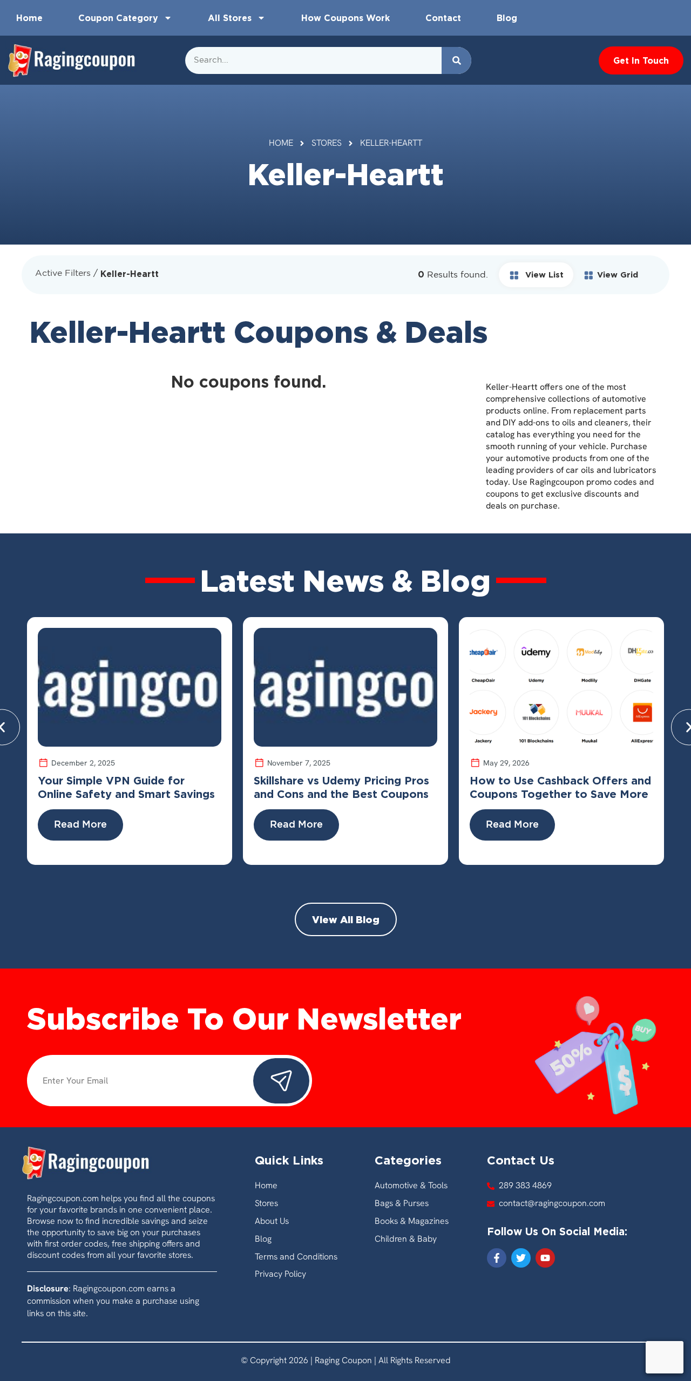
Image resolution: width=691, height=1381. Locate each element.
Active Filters (63, 273)
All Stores (230, 18)
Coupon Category (118, 18)
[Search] (456, 60)
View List (543, 274)
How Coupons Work (345, 18)
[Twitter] (521, 1258)
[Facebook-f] (496, 1258)
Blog (507, 18)
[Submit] (281, 1081)
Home (29, 18)
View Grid (617, 274)
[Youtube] (545, 1258)
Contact (443, 18)
